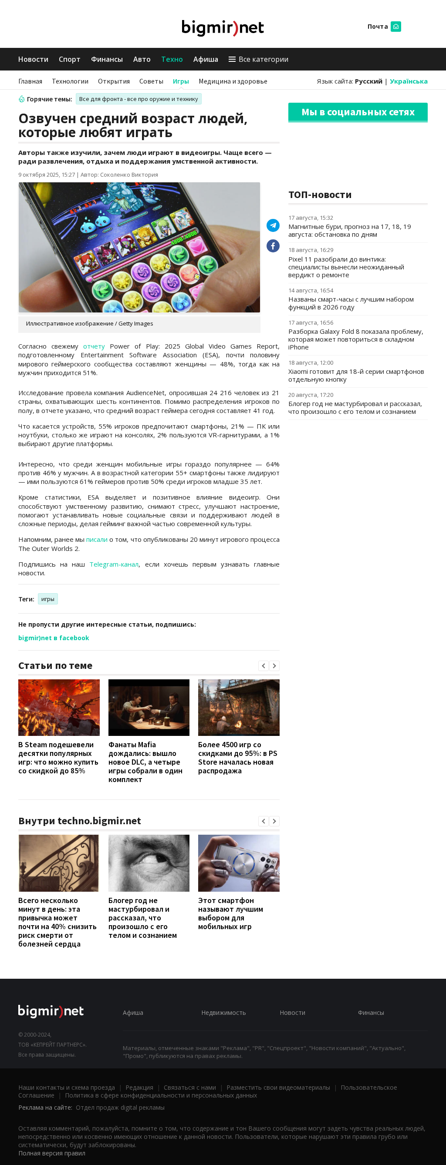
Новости (33, 59)
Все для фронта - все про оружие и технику (138, 99)
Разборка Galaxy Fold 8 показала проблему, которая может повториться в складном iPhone (355, 339)
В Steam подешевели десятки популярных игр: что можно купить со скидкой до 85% (58, 757)
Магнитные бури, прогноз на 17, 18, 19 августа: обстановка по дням (349, 230)
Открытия (114, 81)
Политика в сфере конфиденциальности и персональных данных (161, 1095)
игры (47, 599)
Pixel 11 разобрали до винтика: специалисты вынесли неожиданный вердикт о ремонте (346, 267)
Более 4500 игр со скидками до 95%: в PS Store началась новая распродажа (237, 757)
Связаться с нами (190, 1087)
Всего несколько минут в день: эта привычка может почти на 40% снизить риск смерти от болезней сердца (57, 922)
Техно (172, 59)
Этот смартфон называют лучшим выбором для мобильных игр (230, 913)
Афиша (205, 59)
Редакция (139, 1087)
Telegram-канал (114, 564)
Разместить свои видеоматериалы (278, 1087)
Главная (30, 81)
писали (97, 539)
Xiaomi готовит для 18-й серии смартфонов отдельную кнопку (356, 375)
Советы (151, 81)
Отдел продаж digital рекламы (120, 1107)
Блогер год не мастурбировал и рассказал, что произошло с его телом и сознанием (142, 917)
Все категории (263, 59)
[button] (263, 666)
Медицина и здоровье (233, 81)
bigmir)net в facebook (53, 638)
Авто (142, 59)
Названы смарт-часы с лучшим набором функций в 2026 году (351, 303)
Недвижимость (223, 1012)
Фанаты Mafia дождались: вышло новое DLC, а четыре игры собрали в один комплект (145, 761)
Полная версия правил (51, 1153)
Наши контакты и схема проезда (66, 1087)
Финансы (107, 59)
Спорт (70, 59)
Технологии (70, 81)
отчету (94, 346)
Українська (409, 81)
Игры (181, 81)
